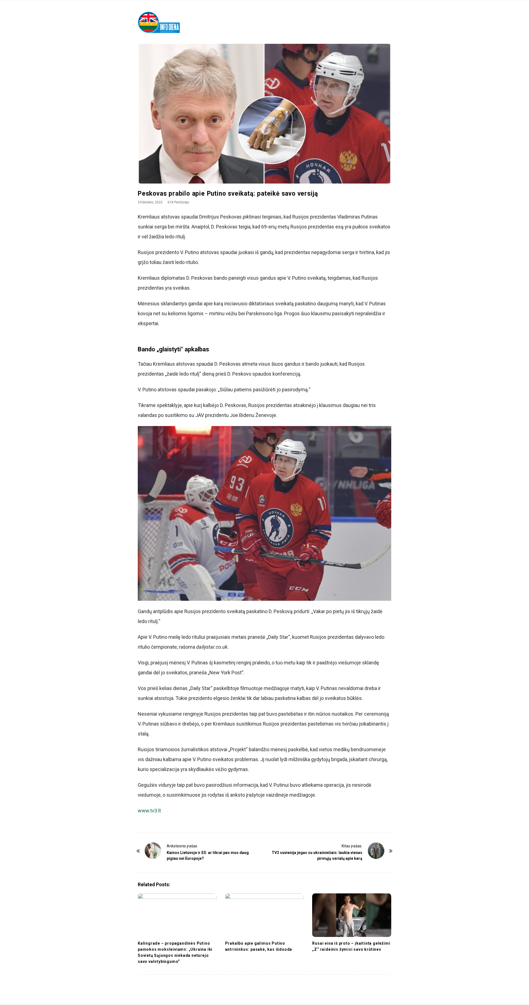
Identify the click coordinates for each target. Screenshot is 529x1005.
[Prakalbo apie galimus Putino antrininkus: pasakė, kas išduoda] (264, 915)
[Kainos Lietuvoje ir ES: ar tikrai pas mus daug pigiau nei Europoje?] (153, 850)
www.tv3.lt (149, 810)
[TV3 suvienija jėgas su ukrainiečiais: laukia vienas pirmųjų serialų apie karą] (376, 850)
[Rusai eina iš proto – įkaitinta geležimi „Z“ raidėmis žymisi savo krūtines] (351, 915)
